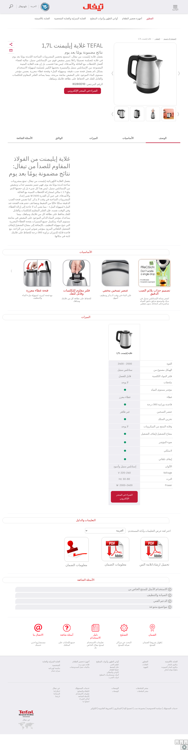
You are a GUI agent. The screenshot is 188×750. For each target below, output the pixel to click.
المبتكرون (118, 708)
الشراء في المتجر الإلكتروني (82, 90)
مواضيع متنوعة (158, 607)
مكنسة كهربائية (54, 668)
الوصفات (115, 691)
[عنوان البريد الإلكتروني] (11, 51)
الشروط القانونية (105, 708)
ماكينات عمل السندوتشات (79, 667)
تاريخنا (57, 696)
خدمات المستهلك (170, 708)
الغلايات (145, 665)
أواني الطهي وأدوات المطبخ (104, 18)
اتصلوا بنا (86, 701)
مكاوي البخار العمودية (169, 667)
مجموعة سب (139, 708)
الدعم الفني (160, 601)
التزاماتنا (57, 694)
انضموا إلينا (127, 708)
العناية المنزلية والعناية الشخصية (70, 18)
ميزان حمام (55, 671)
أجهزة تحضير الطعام (132, 18)
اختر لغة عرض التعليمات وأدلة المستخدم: (149, 530)
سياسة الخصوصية (154, 708)
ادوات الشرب (114, 677)
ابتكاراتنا (57, 691)
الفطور (149, 18)
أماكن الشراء (84, 699)
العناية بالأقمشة (42, 18)
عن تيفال (26, 719)
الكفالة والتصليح (83, 691)
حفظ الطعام (114, 670)
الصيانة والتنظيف (157, 595)
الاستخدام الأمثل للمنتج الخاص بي (147, 589)
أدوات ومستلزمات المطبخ (109, 675)
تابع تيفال (23, 6)
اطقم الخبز (114, 665)
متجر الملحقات (142, 691)
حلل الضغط (114, 667)
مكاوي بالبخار (172, 665)
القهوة (145, 667)
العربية (33, 6)
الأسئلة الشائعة (83, 696)
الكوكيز (94, 708)
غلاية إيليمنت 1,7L (124, 353)
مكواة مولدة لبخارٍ (171, 670)
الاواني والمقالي (113, 672)
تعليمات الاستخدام (82, 694)
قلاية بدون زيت (83, 665)
